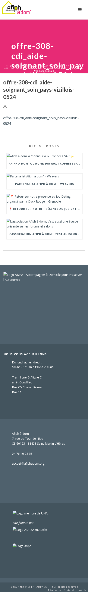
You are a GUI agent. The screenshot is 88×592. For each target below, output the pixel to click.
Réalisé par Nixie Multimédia (67, 590)
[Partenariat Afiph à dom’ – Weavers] (44, 176)
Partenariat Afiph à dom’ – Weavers (44, 184)
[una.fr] (30, 513)
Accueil (15, 66)
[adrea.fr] (30, 529)
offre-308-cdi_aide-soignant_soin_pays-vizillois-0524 (42, 67)
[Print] (7, 106)
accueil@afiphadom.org (28, 463)
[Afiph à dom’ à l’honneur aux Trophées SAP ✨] (44, 156)
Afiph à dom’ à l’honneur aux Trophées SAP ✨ (45, 163)
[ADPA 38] (16, 9)
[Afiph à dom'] (43, 277)
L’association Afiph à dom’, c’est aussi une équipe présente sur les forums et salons (45, 234)
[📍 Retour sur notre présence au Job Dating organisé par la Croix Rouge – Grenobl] (44, 199)
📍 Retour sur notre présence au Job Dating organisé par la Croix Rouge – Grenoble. (45, 209)
